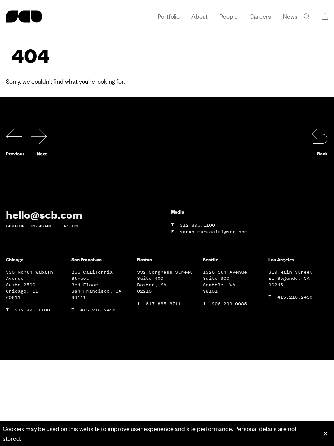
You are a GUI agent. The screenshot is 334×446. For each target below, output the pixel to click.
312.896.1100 (197, 225)
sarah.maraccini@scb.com (213, 232)
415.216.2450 (97, 310)
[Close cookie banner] (325, 433)
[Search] (306, 16)
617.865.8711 (163, 304)
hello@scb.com (44, 214)
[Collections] (325, 16)
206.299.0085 (229, 304)
